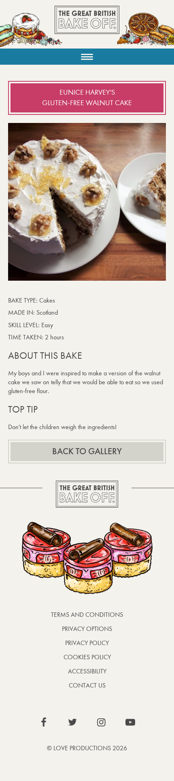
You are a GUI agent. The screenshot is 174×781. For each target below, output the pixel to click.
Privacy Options (87, 629)
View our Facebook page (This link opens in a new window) (44, 722)
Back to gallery (87, 451)
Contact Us (87, 685)
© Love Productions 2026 (87, 748)
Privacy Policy (87, 643)
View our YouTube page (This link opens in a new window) (130, 722)
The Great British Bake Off (87, 27)
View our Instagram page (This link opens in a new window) (101, 722)
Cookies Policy (87, 657)
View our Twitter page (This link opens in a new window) (72, 722)
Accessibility (87, 671)
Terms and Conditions (87, 614)
